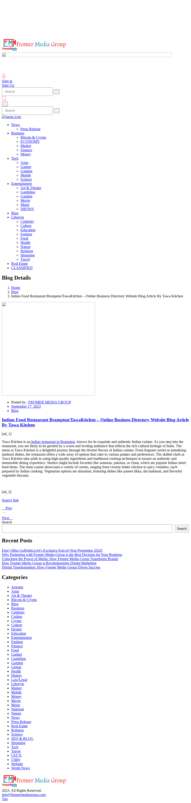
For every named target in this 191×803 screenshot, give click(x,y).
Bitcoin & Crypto (24, 600)
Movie (16, 701)
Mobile (16, 692)
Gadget (16, 654)
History (16, 675)
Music (15, 705)
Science (17, 734)
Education (18, 633)
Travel (15, 751)
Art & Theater (21, 596)
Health (16, 671)
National (17, 709)
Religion (17, 730)
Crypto (16, 621)
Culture (16, 625)
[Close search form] (5, 103)
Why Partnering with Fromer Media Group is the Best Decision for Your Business (62, 555)
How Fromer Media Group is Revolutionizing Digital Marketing (49, 563)
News (15, 718)
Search (7, 522)
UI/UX (16, 755)
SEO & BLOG (22, 739)
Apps (15, 591)
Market (16, 688)
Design (16, 629)
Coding (16, 617)
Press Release (21, 722)
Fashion (17, 642)
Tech (14, 747)
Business (17, 608)
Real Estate (19, 726)
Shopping (18, 743)
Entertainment (21, 638)
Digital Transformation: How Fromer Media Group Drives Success (51, 567)
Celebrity (18, 612)
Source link (10, 500)
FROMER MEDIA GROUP (49, 402)
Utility (15, 760)
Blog (14, 292)
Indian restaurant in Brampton (52, 442)
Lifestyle (17, 684)
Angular (17, 587)
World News (20, 768)
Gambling (18, 659)
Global (16, 667)
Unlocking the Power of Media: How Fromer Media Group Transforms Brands (60, 559)
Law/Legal (19, 680)
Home (15, 288)
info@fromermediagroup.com (24, 795)
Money (16, 697)
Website (17, 764)
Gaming (17, 663)
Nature (16, 713)
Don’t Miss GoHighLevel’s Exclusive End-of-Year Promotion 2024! (52, 550)
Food (15, 650)
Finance (17, 646)
